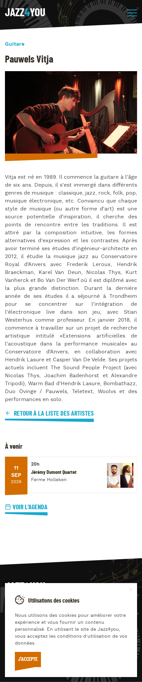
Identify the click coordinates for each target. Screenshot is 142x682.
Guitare (14, 44)
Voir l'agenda (30, 507)
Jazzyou (25, 13)
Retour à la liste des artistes (53, 413)
